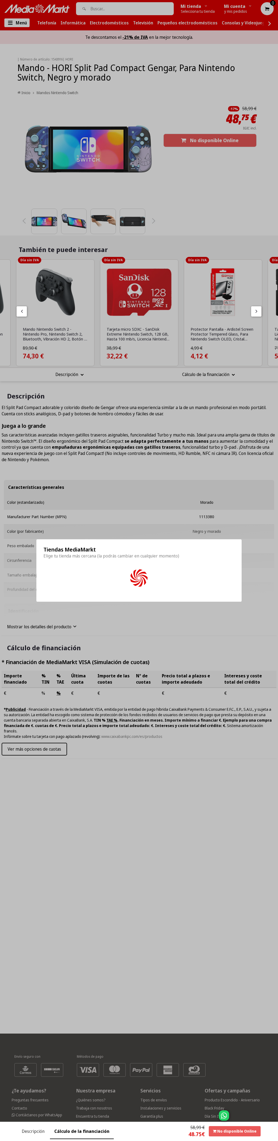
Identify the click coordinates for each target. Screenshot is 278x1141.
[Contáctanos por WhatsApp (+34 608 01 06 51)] (273, 1118)
